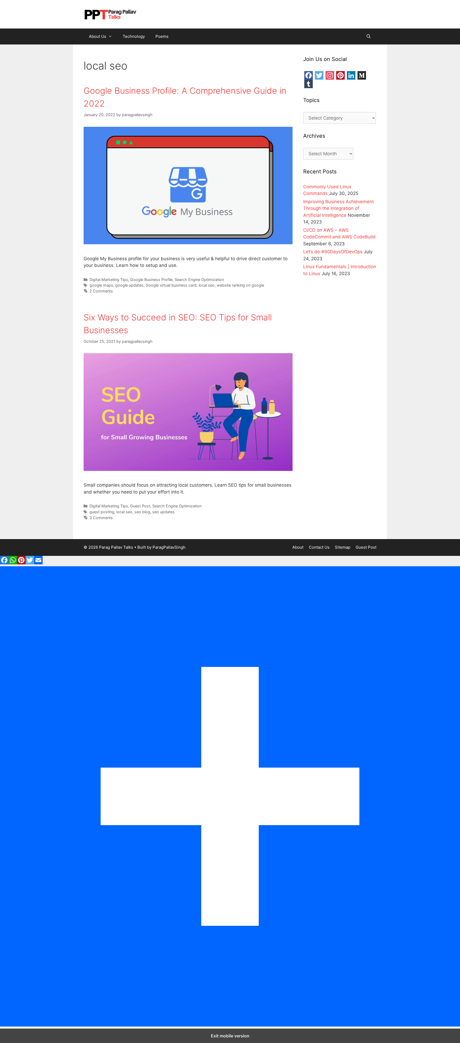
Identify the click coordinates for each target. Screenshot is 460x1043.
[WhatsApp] (13, 562)
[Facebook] (308, 75)
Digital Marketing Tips (108, 279)
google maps (101, 285)
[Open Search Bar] (368, 36)
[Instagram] (330, 75)
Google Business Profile (151, 279)
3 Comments (101, 517)
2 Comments (101, 291)
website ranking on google (240, 285)
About (297, 547)
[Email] (38, 562)
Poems (162, 36)
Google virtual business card (171, 285)
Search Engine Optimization (199, 279)
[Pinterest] (340, 75)
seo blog (142, 512)
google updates (129, 285)
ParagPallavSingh (169, 547)
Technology (134, 36)
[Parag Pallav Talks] (110, 14)
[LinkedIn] (351, 75)
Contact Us (319, 547)
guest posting (101, 512)
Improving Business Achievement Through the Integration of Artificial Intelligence (338, 208)
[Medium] (361, 75)
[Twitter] (319, 75)
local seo (207, 285)
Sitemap (342, 547)
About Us (97, 36)
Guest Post (140, 506)
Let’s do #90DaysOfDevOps (333, 251)
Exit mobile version (230, 1035)
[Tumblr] (308, 84)
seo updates (163, 512)
